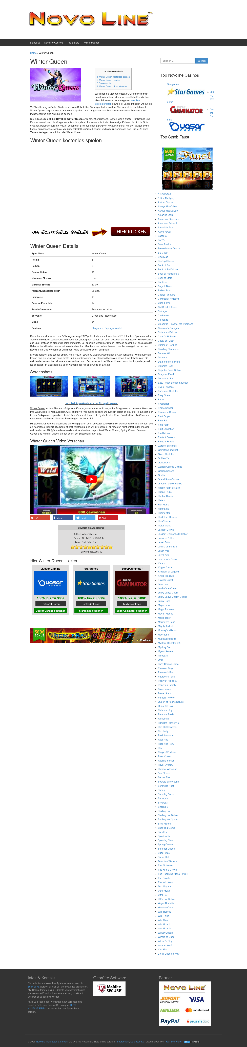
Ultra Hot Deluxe (166, 899)
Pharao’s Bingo (166, 668)
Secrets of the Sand (168, 781)
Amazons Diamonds (168, 219)
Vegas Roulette (166, 903)
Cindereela (164, 315)
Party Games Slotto (168, 664)
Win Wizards (164, 928)
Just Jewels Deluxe (168, 559)
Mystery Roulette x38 (169, 643)
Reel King (163, 739)
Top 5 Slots (73, 42)
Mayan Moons (165, 613)
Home (33, 52)
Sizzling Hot (164, 811)
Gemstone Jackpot (168, 449)
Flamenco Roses (167, 412)
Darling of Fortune (167, 344)
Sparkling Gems (166, 827)
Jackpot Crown (166, 529)
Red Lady (163, 731)
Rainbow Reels (166, 714)
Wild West (163, 920)
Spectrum (163, 832)
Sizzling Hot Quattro (168, 819)
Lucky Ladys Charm (168, 592)
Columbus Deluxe (167, 332)
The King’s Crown (167, 869)
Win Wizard (164, 924)
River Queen (164, 756)
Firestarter (163, 403)
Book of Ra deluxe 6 (168, 273)
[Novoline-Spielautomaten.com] (91, 19)
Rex (160, 748)
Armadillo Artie (165, 227)
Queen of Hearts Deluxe (171, 701)
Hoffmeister (164, 513)
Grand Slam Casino (168, 479)
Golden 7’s (163, 458)
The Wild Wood (166, 882)
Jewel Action (164, 542)
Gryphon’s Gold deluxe (170, 483)
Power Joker (164, 689)
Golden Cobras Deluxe (170, 466)
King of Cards (165, 567)
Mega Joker (164, 617)
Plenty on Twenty (167, 685)
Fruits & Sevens (166, 437)
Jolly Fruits (163, 555)
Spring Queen (165, 844)
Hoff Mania (163, 504)
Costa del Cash (166, 340)
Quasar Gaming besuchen (51, 610)
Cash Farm (164, 302)
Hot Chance (164, 521)
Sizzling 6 (163, 806)
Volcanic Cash (165, 907)
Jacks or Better (166, 538)
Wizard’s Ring (165, 941)
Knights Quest (165, 580)
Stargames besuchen (91, 610)
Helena (162, 500)
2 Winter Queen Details (108, 79)
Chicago (162, 311)
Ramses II (163, 718)
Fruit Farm (163, 424)
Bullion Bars (164, 290)
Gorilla (161, 475)
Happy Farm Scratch (169, 487)
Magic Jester (165, 605)
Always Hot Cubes (167, 206)
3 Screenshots (104, 83)
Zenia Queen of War (168, 953)
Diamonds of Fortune (169, 361)
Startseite (35, 42)
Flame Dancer (165, 407)
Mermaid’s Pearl (166, 622)
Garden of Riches (167, 445)
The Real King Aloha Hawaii (173, 873)
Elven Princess (166, 386)
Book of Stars (165, 277)
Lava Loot (163, 584)
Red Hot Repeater (167, 727)
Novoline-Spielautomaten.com (52, 1041)
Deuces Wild (164, 353)
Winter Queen (165, 932)
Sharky (161, 790)
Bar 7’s (161, 240)
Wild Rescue (164, 911)
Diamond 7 (164, 357)
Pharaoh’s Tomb (166, 676)
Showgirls (163, 798)
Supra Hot (163, 857)
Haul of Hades (165, 496)
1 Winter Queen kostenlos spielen (113, 76)
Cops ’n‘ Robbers (167, 336)
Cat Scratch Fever (167, 307)
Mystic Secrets (165, 651)
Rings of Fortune (167, 752)
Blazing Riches (166, 261)
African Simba (165, 202)
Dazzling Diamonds (168, 349)
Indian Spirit (164, 525)
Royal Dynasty (165, 764)
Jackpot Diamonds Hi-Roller (173, 534)
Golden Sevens (166, 471)
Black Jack (163, 256)
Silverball (163, 802)
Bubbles (162, 282)
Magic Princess (166, 609)
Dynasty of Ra (165, 378)
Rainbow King (165, 710)
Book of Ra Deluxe (168, 269)
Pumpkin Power (166, 697)
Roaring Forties (166, 760)
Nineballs (163, 655)
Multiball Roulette (167, 638)
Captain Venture (166, 294)
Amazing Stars (165, 214)
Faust (161, 399)
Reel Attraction (166, 735)
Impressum (123, 1041)
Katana (162, 563)
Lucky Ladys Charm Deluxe (172, 596)
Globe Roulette (166, 454)
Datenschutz (137, 1041)
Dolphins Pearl (165, 365)
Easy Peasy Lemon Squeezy (173, 382)
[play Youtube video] (91, 479)
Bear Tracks (164, 244)
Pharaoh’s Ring (166, 672)
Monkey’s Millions (167, 630)
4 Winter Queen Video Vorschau (112, 86)
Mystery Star (164, 647)
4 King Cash (164, 193)
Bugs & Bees (165, 286)
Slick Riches (164, 823)
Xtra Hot (162, 949)
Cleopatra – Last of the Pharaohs (175, 323)
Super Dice (164, 852)
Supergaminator (113, 328)
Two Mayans (164, 886)
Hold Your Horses (167, 517)
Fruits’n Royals (166, 441)
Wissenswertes (91, 42)
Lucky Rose (164, 601)
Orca (160, 659)
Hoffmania (163, 508)
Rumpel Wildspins (167, 769)
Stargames (97, 328)
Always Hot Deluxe (168, 210)
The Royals (164, 878)
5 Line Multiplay (166, 198)
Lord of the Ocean (167, 588)
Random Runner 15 (168, 722)
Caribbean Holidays (168, 298)
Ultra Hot (162, 894)
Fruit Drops (164, 416)
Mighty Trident (165, 626)
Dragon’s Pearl (166, 374)
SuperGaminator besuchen (132, 610)
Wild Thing (163, 915)
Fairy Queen (164, 395)
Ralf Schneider (174, 1041)
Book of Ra (164, 265)
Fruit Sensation (166, 428)
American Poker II (167, 223)
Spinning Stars (165, 840)
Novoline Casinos (53, 42)
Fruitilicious (164, 433)
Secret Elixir (164, 777)
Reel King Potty (166, 743)
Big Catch (163, 252)
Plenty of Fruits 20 (167, 680)
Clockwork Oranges (168, 328)
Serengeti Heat (166, 785)
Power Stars (164, 693)
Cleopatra (163, 319)
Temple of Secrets (167, 861)
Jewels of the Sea (167, 546)
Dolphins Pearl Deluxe (169, 370)
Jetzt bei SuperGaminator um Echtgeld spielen (91, 403)
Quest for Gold (166, 706)
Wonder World (165, 945)
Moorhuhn (163, 634)
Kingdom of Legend (168, 571)
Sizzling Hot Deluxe (168, 815)
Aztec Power (164, 231)
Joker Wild (163, 550)
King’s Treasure (166, 575)
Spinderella (164, 836)
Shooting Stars (166, 794)
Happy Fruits (165, 492)
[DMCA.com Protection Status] (192, 1041)
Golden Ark (164, 462)
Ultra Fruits (164, 890)
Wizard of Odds (166, 936)
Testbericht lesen (51, 604)
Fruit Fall (162, 420)
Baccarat (162, 235)
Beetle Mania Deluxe (169, 248)
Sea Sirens (164, 773)
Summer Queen (166, 848)
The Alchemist (165, 865)
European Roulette (168, 391)
